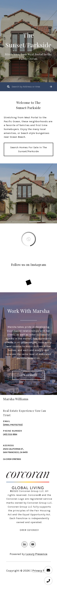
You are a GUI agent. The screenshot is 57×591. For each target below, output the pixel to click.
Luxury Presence (36, 554)
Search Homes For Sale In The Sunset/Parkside (28, 149)
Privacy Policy (41, 570)
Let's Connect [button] (29, 375)
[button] (51, 86)
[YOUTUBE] (33, 544)
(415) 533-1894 (10, 434)
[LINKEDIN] (24, 544)
